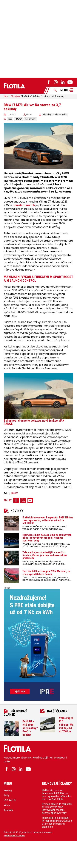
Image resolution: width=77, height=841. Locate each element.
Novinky (8, 790)
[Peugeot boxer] (38, 645)
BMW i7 (18, 119)
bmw (10, 119)
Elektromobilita (60, 114)
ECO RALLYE (10, 800)
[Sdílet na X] (23, 500)
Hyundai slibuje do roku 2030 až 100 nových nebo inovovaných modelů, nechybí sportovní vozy (57, 808)
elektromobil (30, 119)
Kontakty (8, 810)
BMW (14, 493)
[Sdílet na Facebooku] (16, 500)
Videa (7, 805)
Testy (6, 795)
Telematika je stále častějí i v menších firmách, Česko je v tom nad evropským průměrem (57, 822)
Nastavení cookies (14, 835)
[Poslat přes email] (30, 500)
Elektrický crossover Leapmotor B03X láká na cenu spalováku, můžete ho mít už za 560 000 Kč (56, 795)
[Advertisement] (38, 38)
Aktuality (47, 114)
